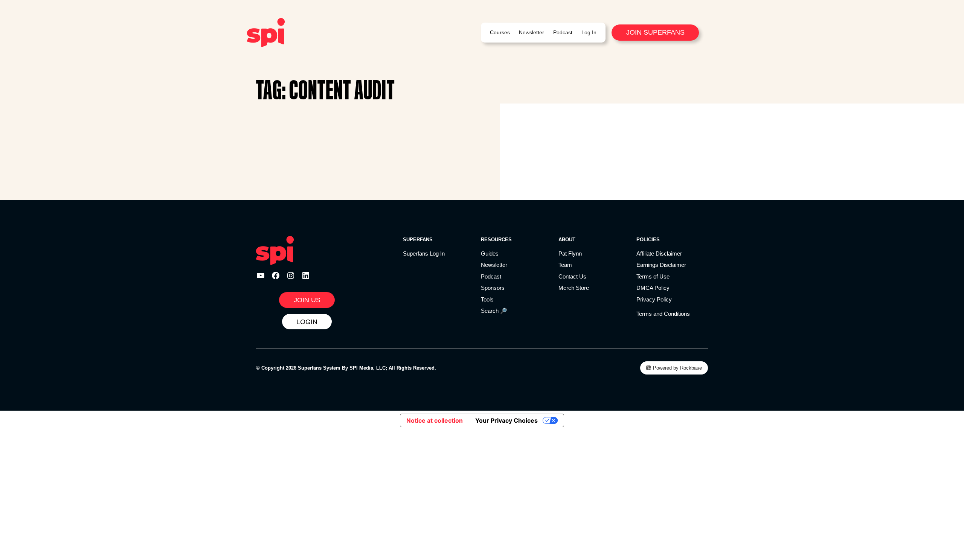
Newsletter (494, 265)
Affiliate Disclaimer (659, 253)
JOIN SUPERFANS (655, 32)
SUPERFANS (418, 239)
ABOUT (566, 239)
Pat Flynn (570, 253)
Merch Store (573, 288)
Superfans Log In (424, 253)
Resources (496, 239)
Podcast (491, 276)
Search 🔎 (494, 311)
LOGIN (306, 322)
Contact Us (572, 276)
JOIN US (307, 300)
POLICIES (648, 239)
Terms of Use (653, 276)
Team (565, 265)
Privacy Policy (654, 299)
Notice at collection (434, 420)
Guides (490, 253)
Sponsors (493, 288)
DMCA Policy (653, 288)
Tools (487, 299)
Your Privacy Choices (506, 420)
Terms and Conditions (663, 314)
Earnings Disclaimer (661, 265)
